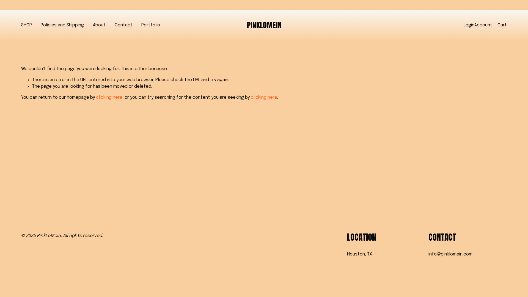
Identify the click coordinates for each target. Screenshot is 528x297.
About (99, 25)
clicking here (109, 97)
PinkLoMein (264, 25)
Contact (124, 25)
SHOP (26, 25)
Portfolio (150, 25)
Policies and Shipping (62, 25)
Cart (502, 25)
